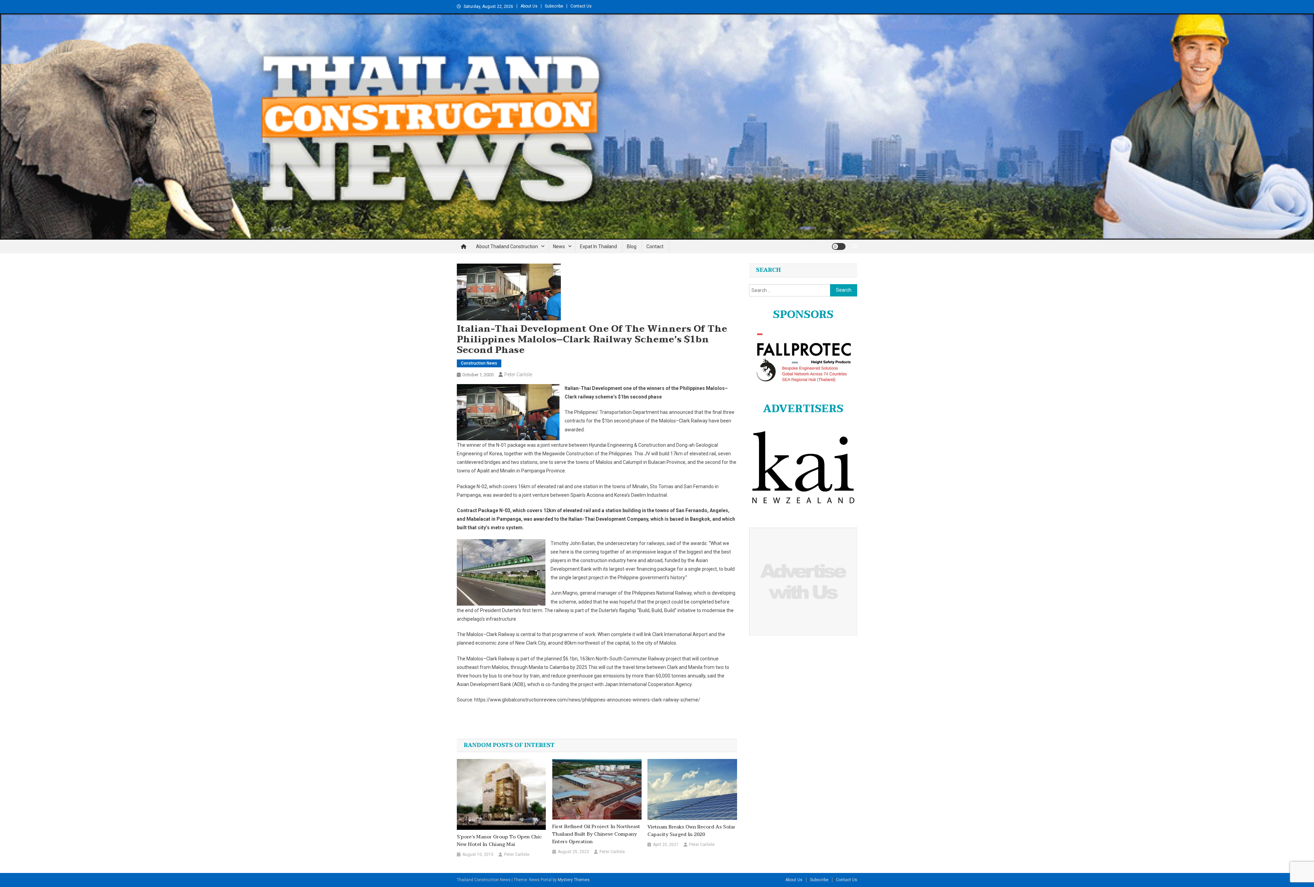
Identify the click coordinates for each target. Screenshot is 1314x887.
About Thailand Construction (507, 246)
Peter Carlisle (518, 374)
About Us (529, 6)
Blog (631, 246)
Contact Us (581, 6)
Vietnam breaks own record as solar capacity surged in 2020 (691, 830)
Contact (655, 246)
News (559, 246)
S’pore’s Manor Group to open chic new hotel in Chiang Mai (499, 840)
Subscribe (554, 6)
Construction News (479, 363)
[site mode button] (839, 246)
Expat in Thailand (598, 246)
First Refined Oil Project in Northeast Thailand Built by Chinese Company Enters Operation (596, 834)
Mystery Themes (574, 879)
